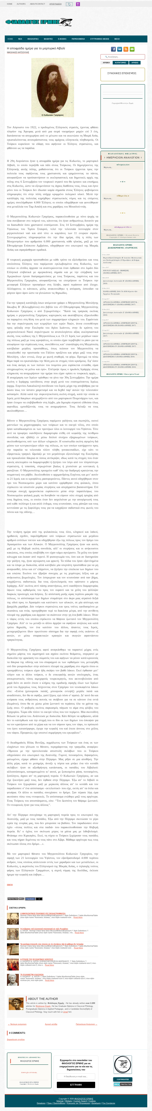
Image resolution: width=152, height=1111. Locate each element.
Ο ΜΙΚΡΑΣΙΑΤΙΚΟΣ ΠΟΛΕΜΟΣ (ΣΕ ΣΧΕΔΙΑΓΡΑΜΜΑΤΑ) (42, 913)
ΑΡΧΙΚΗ (106, 63)
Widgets (68, 1101)
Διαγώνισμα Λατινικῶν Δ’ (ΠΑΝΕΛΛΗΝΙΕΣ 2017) (121, 334)
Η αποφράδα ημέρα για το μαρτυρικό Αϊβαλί (36, 48)
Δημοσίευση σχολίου (16, 1039)
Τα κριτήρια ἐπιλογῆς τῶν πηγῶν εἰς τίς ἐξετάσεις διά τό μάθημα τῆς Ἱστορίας (52, 944)
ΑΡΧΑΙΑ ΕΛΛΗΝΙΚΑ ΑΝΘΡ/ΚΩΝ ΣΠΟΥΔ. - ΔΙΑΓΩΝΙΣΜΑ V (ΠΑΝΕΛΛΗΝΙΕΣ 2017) (120, 303)
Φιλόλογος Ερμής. (43, 1006)
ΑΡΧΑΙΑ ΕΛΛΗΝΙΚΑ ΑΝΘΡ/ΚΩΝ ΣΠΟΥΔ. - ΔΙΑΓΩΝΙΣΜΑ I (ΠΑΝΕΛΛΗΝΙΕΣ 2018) (120, 355)
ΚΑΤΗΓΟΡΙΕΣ (120, 63)
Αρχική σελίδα (51, 1024)
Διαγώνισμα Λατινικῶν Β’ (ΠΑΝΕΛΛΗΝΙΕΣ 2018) (121, 282)
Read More (78, 917)
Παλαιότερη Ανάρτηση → (86, 1024)
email (65, 1012)
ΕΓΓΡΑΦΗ (76, 1085)
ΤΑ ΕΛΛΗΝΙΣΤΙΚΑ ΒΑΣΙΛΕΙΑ (32, 975)
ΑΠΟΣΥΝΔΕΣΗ (55, 4)
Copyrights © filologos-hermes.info (123, 237)
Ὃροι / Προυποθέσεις (56, 1103)
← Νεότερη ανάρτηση (17, 1024)
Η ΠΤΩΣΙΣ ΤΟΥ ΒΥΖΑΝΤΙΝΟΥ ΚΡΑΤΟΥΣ (36, 959)
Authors (21, 4)
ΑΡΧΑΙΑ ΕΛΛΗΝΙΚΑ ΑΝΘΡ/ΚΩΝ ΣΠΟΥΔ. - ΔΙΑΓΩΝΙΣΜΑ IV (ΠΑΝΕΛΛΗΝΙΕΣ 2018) (120, 365)
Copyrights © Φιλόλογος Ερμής (29, 1084)
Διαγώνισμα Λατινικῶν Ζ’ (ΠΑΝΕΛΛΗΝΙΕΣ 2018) (121, 313)
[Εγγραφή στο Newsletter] (126, 49)
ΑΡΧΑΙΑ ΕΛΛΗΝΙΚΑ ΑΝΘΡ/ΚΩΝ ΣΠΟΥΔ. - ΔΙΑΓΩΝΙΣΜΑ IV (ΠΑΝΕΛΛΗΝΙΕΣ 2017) (120, 345)
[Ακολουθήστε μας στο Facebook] (113, 49)
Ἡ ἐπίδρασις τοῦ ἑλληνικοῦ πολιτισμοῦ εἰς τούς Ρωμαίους (44, 929)
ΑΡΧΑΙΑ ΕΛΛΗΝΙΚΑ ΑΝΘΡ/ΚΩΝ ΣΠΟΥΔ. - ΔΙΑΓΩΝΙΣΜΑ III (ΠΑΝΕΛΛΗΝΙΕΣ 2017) (120, 324)
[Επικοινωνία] (132, 49)
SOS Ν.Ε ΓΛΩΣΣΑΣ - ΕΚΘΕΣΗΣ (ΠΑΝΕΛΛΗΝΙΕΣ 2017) (116, 271)
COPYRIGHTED (123, 1079)
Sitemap (60, 1101)
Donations (41, 1103)
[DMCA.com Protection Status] (16, 898)
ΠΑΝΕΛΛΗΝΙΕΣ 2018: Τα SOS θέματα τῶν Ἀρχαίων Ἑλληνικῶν (120, 292)
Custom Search (80, 1101)
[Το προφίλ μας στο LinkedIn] (119, 49)
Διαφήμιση (96, 1103)
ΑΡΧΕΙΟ (135, 63)
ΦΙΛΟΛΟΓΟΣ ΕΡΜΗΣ (83, 1099)
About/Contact (37, 4)
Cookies (92, 1101)
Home (9, 4)
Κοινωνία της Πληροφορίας (78, 1103)
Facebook (30, 899)
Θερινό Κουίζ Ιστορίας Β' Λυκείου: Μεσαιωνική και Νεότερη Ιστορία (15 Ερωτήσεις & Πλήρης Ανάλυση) (122, 260)
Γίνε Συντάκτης (108, 1103)
